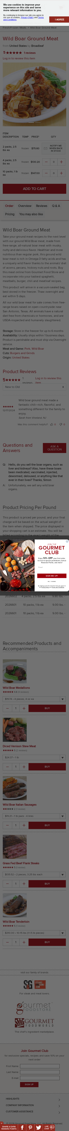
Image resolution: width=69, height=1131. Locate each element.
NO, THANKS (52, 581)
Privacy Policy (45, 587)
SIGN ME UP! (52, 575)
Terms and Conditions (58, 587)
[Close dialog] (67, 541)
